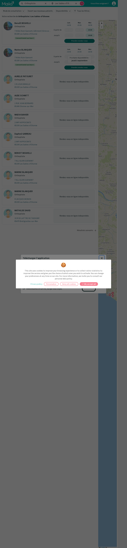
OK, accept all (90, 284)
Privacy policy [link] (36, 284)
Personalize (51, 284)
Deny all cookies (69, 284)
